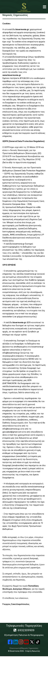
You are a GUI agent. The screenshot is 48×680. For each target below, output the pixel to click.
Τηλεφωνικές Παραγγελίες (24, 630)
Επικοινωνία (15, 648)
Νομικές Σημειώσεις (29, 648)
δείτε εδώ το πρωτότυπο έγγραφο (19, 162)
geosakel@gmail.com (12, 432)
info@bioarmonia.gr (11, 353)
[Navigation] (44, 7)
